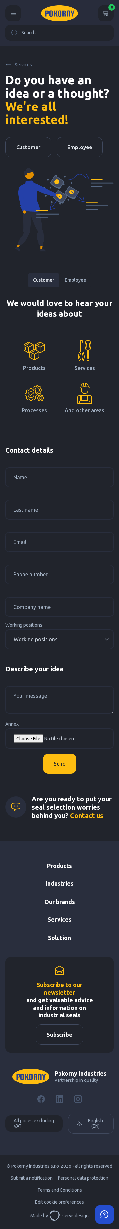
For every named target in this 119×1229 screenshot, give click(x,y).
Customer (28, 147)
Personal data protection (83, 1178)
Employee (79, 147)
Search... (30, 32)
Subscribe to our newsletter (59, 988)
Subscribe (59, 1035)
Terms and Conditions (59, 1190)
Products (59, 865)
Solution (59, 937)
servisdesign (75, 1215)
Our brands (59, 901)
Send (60, 764)
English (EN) (95, 1123)
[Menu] (13, 13)
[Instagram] (78, 1099)
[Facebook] (41, 1099)
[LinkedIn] (59, 1099)
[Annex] (59, 738)
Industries (60, 883)
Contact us (86, 815)
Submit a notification (32, 1178)
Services (23, 64)
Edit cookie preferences (59, 1202)
